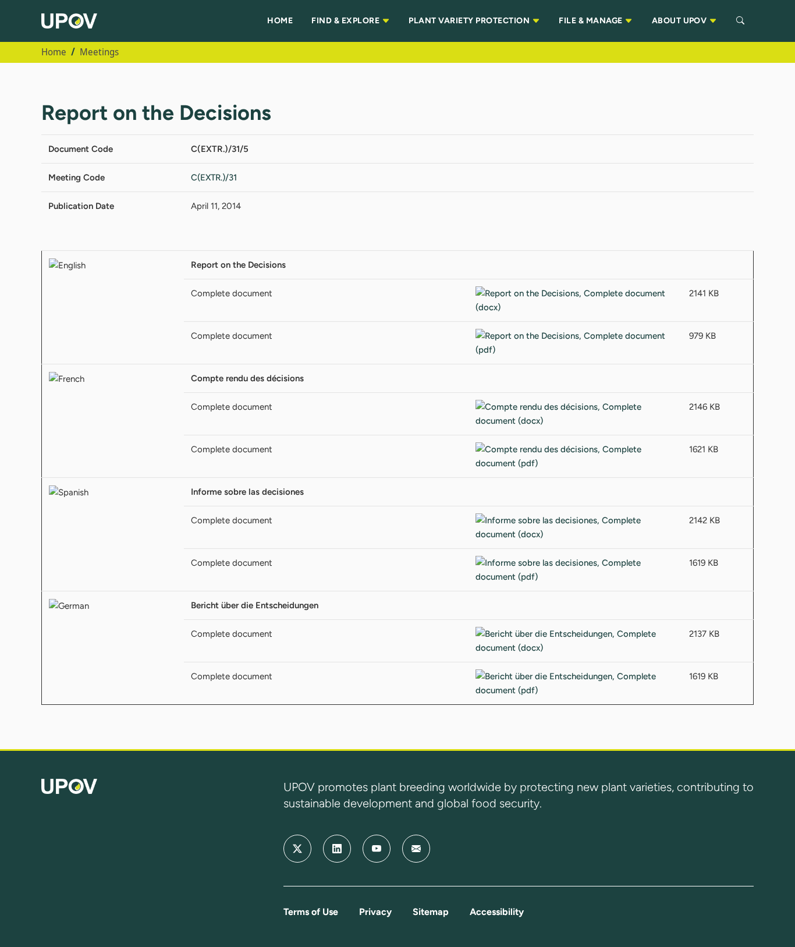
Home (53, 51)
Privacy (375, 911)
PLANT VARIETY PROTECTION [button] (470, 21)
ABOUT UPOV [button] (680, 21)
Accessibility (497, 911)
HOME (280, 21)
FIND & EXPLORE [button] (346, 21)
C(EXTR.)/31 (214, 177)
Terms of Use (310, 911)
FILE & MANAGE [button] (591, 21)
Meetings (99, 51)
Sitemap (431, 911)
